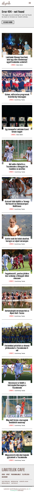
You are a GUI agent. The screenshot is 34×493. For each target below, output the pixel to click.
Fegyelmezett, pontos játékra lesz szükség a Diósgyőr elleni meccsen (17, 276)
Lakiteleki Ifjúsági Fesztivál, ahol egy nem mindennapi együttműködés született (17, 59)
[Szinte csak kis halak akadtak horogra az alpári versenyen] (17, 226)
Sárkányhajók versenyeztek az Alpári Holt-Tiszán (17, 312)
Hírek (13, 65)
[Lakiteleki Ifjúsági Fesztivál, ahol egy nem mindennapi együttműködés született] (17, 45)
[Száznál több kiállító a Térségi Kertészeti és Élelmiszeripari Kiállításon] (17, 189)
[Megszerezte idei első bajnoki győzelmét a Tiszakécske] (17, 443)
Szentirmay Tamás (19, 100)
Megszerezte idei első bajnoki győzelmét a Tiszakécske (17, 456)
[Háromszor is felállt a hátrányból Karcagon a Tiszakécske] (17, 371)
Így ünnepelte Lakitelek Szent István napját (17, 130)
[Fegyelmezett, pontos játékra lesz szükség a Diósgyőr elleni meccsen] (17, 261)
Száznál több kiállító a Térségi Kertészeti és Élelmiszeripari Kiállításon (17, 203)
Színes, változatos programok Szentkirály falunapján (17, 95)
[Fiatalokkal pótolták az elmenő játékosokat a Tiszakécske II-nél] (17, 333)
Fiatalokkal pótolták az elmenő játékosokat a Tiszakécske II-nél (17, 348)
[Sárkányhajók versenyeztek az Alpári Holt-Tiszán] (17, 299)
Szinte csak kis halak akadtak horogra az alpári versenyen (17, 239)
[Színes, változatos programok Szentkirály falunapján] (17, 82)
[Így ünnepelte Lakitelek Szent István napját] (17, 117)
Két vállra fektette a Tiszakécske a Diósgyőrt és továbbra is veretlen (17, 166)
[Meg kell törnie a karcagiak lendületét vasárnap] (17, 408)
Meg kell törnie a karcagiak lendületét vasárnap (17, 421)
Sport (11, 172)
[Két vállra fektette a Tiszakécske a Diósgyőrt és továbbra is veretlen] (17, 152)
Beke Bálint (19, 65)
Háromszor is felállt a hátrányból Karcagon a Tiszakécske (17, 385)
